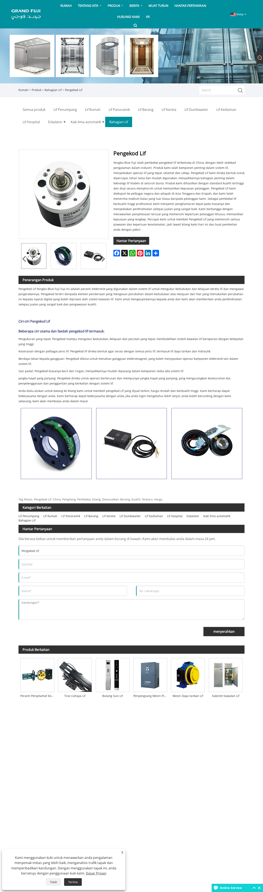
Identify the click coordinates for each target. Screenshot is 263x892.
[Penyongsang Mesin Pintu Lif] (150, 674)
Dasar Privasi (96, 873)
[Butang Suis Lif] (113, 674)
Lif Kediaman (154, 516)
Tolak (53, 882)
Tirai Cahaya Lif (74, 696)
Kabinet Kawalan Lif (225, 696)
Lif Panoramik (70, 516)
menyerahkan (224, 631)
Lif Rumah (50, 516)
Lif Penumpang (28, 516)
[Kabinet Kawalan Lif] (226, 674)
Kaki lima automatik (216, 516)
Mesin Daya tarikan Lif (188, 696)
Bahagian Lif (53, 90)
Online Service (231, 888)
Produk (36, 90)
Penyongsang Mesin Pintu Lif (151, 696)
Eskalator (193, 516)
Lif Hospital (174, 516)
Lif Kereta (108, 516)
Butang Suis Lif (112, 696)
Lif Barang (91, 516)
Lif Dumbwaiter (130, 516)
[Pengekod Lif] (34, 256)
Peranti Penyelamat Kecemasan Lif (38, 696)
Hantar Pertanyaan (131, 240)
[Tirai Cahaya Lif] (75, 674)
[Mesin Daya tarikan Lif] (188, 674)
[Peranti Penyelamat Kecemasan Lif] (37, 674)
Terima (73, 882)
